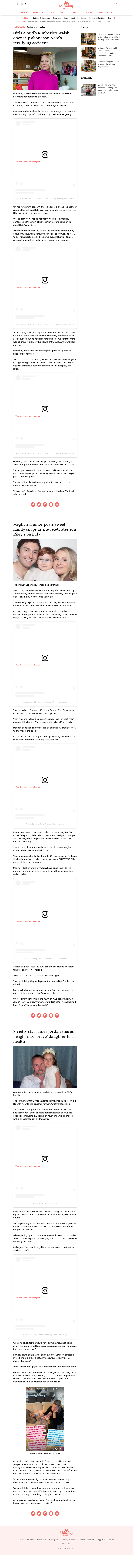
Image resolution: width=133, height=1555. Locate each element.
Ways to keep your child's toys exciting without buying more (108, 64)
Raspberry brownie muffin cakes (53, 21)
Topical (30, 27)
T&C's (111, 1540)
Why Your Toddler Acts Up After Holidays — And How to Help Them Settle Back (109, 37)
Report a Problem (87, 1540)
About (21, 1540)
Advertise (31, 1540)
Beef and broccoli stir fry (103, 21)
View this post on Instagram (27, 162)
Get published (32, 21)
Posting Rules (54, 1540)
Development (69, 18)
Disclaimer (41, 1540)
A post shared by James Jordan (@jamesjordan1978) (45, 1335)
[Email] (57, 504)
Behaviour (57, 18)
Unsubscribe (66, 1544)
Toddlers (19, 27)
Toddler (25, 18)
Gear (109, 18)
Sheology (71, 1548)
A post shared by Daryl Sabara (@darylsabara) (45, 824)
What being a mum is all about (79, 21)
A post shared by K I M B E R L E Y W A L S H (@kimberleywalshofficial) (45, 199)
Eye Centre (81, 18)
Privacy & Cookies (69, 1540)
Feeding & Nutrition (97, 18)
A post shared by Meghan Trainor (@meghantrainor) (45, 702)
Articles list (40, 27)
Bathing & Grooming (41, 18)
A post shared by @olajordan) (45, 1203)
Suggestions (101, 1540)
